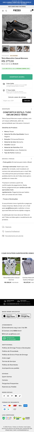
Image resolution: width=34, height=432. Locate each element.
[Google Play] (24, 318)
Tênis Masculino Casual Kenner (11, 279)
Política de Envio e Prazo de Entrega (15, 354)
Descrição (6, 109)
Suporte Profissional (12, 231)
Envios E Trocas (8, 158)
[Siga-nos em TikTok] (20, 396)
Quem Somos (7, 376)
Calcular (27, 100)
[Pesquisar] (6, 11)
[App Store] (9, 318)
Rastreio (8, 227)
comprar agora (17, 77)
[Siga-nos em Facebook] (4, 396)
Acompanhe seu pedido (10, 368)
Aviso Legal (6, 358)
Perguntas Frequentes (10, 383)
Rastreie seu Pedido (9, 387)
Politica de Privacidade (10, 351)
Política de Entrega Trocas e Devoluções (16, 348)
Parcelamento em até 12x (14, 236)
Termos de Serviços (9, 361)
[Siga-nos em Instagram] (8, 396)
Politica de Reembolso (10, 365)
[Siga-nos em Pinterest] (12, 396)
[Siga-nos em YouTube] (16, 396)
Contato (5, 380)
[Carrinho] (31, 11)
